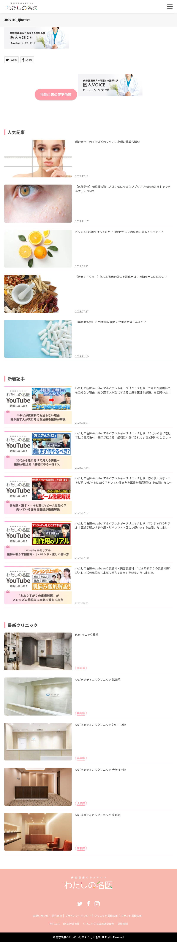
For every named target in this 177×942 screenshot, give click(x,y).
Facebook (88, 903)
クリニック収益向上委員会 (98, 923)
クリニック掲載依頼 (106, 915)
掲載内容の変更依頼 (55, 94)
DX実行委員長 (71, 923)
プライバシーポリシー (78, 915)
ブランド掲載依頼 (131, 915)
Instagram (97, 903)
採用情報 (122, 923)
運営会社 (57, 915)
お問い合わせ (40, 915)
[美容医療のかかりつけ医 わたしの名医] (88, 887)
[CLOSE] (170, 6)
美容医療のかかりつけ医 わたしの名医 (78, 937)
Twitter (79, 903)
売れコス (54, 923)
